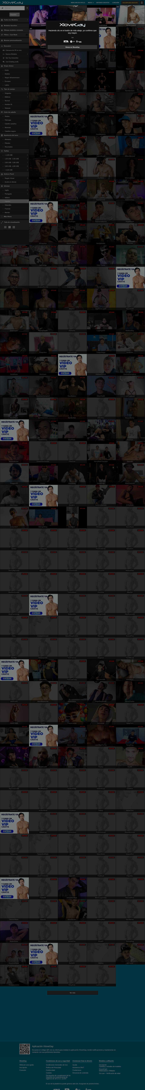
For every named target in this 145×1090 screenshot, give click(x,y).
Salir (72, 37)
